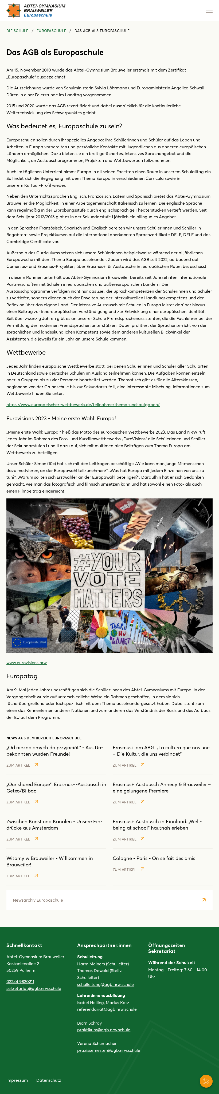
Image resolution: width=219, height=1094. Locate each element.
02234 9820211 (20, 981)
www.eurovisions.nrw (26, 662)
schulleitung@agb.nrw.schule (105, 984)
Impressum (17, 1080)
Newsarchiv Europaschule (38, 900)
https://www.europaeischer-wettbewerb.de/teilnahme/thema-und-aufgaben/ (83, 404)
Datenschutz (48, 1080)
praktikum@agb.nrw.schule (103, 1029)
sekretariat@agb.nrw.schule (33, 988)
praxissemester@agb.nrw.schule (108, 1050)
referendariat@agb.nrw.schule (107, 1009)
